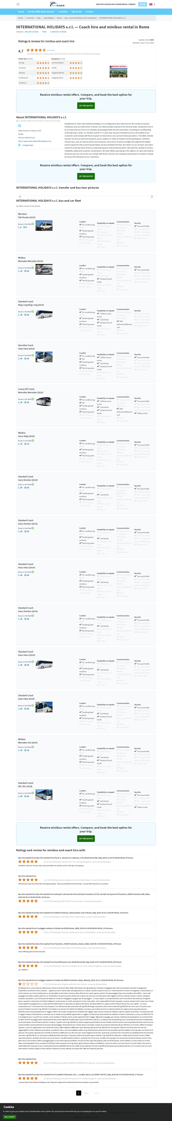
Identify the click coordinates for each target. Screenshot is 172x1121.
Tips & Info (77, 11)
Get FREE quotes (86, 105)
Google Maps (27, 145)
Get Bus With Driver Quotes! (41, 11)
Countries (62, 11)
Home (21, 11)
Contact (89, 11)
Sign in (142, 4)
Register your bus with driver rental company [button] (115, 4)
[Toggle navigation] (18, 4)
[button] (20, 196)
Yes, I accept (10, 1117)
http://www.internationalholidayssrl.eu (34, 141)
